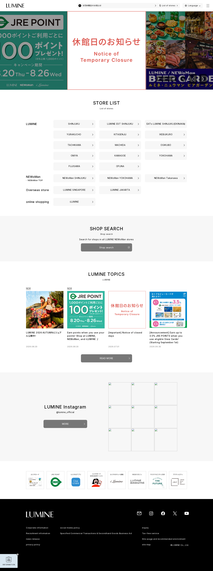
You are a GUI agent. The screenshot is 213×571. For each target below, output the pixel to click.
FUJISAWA (74, 166)
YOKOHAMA (166, 155)
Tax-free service (150, 533)
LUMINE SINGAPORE (74, 190)
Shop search (106, 247)
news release (33, 539)
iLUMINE (74, 201)
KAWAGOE (120, 155)
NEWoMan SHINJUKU (74, 178)
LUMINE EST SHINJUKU (120, 123)
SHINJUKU (74, 123)
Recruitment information (38, 533)
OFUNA (120, 166)
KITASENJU (120, 134)
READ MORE (106, 358)
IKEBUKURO (165, 134)
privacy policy (33, 544)
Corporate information (37, 528)
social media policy (70, 528)
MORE (65, 424)
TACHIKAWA (74, 145)
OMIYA (74, 155)
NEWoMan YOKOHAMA (120, 178)
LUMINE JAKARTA (120, 190)
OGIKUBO (166, 145)
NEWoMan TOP (35, 180)
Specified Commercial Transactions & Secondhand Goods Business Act (96, 533)
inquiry (145, 528)
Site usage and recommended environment (164, 539)
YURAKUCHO (74, 134)
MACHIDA (120, 145)
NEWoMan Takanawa (166, 178)
